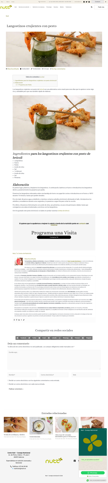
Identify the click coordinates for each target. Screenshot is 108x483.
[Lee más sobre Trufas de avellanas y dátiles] (15, 424)
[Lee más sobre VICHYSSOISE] (41, 425)
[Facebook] (84, 2)
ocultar (42, 77)
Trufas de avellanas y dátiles (14, 435)
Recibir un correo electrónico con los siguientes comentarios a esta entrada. (34, 380)
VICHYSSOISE (34, 437)
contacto (82, 223)
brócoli (41, 89)
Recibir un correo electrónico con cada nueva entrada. (27, 384)
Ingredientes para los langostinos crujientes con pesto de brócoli (35, 80)
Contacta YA (54, 237)
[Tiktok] (24, 320)
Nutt (7, 16)
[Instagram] (89, 2)
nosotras (54, 225)
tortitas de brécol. (64, 211)
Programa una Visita (23, 85)
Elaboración (18, 83)
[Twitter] (86, 2)
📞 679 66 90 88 (42, 1)
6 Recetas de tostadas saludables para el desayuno (65, 435)
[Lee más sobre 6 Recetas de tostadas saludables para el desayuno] (67, 424)
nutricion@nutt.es (78, 1)
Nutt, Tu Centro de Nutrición (22, 253)
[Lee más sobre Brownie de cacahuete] (92, 425)
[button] (3, 2)
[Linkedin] (19, 320)
